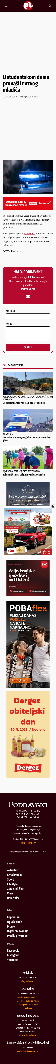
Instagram (13, 955)
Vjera (10, 893)
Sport (10, 879)
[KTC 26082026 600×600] (28, 554)
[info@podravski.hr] (28, 296)
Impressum (13, 917)
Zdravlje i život (15, 889)
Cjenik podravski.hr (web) (28, 1004)
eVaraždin (29, 233)
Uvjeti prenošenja (17, 931)
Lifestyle (12, 884)
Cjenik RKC (28, 1008)
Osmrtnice (13, 898)
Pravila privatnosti (18, 936)
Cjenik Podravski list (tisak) (28, 1001)
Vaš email (10, 311)
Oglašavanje (14, 922)
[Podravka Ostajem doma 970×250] (28, 209)
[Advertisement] (28, 43)
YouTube (12, 960)
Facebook (13, 950)
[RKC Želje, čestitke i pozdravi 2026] (28, 595)
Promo (11, 926)
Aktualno (12, 870)
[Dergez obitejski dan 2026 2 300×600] (28, 777)
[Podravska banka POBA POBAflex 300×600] (28, 687)
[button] (6, 5)
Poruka (9, 324)
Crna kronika (14, 875)
